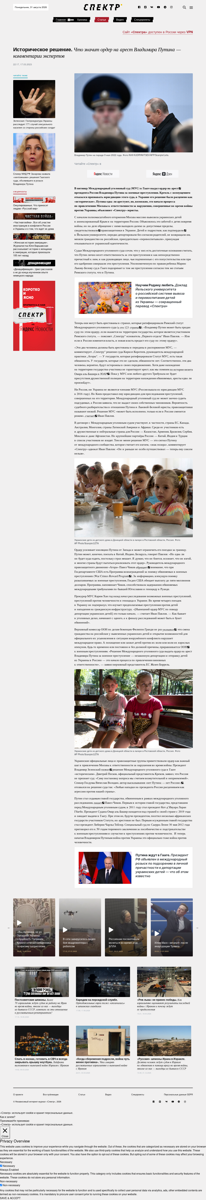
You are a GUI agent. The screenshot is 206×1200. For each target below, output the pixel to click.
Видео (120, 19)
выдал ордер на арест (164, 188)
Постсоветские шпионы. (41, 1006)
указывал (168, 629)
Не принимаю (21, 1120)
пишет (98, 803)
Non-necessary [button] (8, 1181)
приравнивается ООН (173, 647)
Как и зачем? (7, 1116)
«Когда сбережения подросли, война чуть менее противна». (103, 1063)
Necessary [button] (6, 1162)
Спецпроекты (142, 19)
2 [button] (103, 958)
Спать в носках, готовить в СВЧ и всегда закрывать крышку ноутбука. (42, 1062)
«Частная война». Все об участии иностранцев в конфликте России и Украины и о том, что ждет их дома (33, 225)
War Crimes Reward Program (112, 576)
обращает (142, 567)
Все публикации (50, 1094)
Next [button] (197, 927)
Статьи (102, 19)
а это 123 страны (128, 327)
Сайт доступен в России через (158, 31)
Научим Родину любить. (161, 295)
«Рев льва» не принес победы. (163, 1004)
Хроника (82, 19)
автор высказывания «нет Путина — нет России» (150, 783)
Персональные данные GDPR (178, 1094)
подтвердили (176, 230)
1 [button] (98, 958)
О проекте (18, 1094)
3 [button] (107, 958)
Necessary (9, 1166)
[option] (34, 927)
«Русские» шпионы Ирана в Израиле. (162, 1063)
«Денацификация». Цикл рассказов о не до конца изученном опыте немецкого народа (32, 272)
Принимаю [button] (6, 1120)
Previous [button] (8, 927)
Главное (61, 19)
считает (90, 416)
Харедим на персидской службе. (100, 1003)
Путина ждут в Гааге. (162, 865)
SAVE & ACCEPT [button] (10, 1198)
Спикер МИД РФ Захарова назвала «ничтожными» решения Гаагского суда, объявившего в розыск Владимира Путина (31, 178)
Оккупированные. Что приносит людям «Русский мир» (30, 206)
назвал (105, 769)
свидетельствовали (86, 230)
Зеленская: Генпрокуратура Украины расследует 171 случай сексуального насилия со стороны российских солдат (34, 124)
